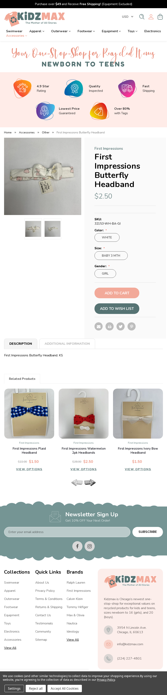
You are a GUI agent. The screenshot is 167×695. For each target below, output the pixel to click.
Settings (14, 688)
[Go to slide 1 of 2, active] (80, 488)
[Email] (98, 326)
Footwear (85, 31)
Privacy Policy (45, 591)
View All (10, 648)
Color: (99, 230)
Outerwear (59, 31)
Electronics (152, 31)
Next (90, 482)
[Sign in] (151, 16)
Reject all (36, 688)
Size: (98, 248)
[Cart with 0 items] (160, 17)
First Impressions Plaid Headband (29, 451)
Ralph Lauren (76, 582)
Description (20, 343)
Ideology (73, 631)
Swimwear (14, 31)
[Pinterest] (131, 326)
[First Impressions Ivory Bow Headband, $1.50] (138, 414)
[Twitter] (120, 326)
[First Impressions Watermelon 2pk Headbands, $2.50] (84, 414)
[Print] (109, 326)
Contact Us (43, 615)
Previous (77, 482)
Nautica (72, 623)
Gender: (100, 266)
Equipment (110, 31)
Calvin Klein (75, 599)
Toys (131, 31)
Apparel (35, 31)
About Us (42, 582)
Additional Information (67, 343)
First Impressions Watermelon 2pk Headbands (84, 451)
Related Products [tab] (22, 379)
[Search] (141, 16)
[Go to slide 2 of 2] (87, 488)
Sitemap (41, 639)
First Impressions (79, 591)
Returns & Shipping (48, 607)
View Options (29, 469)
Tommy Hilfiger (77, 607)
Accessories (15, 35)
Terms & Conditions (49, 599)
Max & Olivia (75, 615)
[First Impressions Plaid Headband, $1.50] (29, 414)
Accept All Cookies (65, 688)
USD (125, 17)
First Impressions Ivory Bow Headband (138, 451)
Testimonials (44, 623)
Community (43, 631)
